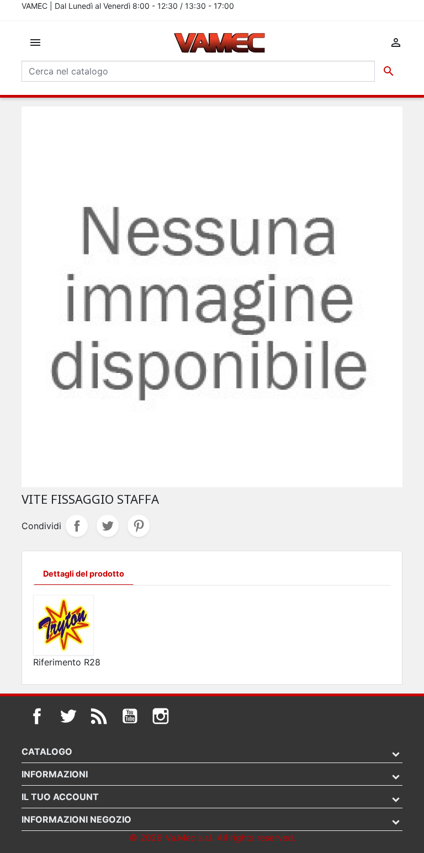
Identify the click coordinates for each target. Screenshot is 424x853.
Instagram (161, 716)
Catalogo (47, 751)
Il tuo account (60, 796)
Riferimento (57, 662)
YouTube (130, 716)
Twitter (68, 716)
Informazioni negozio (76, 819)
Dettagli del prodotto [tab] (83, 573)
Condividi (77, 526)
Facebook (37, 716)
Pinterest (139, 526)
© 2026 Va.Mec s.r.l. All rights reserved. (212, 837)
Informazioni (55, 774)
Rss (99, 716)
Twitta (108, 526)
